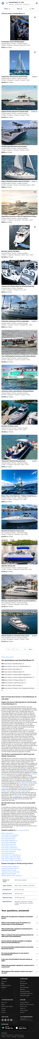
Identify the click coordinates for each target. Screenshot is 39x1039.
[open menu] (37, 3)
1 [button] (13, 649)
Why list (22, 985)
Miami (3, 1004)
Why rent (22, 981)
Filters (6, 8)
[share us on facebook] (5, 1020)
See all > (3, 1012)
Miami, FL (22, 1008)
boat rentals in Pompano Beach (28, 783)
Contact (3, 987)
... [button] (20, 649)
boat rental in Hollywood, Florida (10, 858)
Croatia (3, 1008)
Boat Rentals (23, 983)
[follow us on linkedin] (11, 1020)
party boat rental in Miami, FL (10, 866)
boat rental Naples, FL (8, 853)
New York (4, 1002)
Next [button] (30, 649)
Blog (2, 983)
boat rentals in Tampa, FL (9, 846)
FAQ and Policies (6, 985)
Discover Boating (25, 991)
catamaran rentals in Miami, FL (10, 868)
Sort (33, 8)
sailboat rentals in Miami (8, 873)
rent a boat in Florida (22, 830)
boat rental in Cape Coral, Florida (11, 849)
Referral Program (25, 995)
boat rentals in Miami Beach (22, 791)
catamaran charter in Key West (10, 872)
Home (3, 657)
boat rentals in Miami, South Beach (11, 860)
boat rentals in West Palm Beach (10, 857)
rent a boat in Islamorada (8, 842)
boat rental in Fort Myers (8, 851)
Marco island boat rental (8, 844)
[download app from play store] (7, 1028)
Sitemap (14, 1036)
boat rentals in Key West (18, 795)
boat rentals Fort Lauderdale (9, 835)
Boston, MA (23, 1006)
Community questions (26, 993)
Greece (3, 1010)
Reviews (22, 989)
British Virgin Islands (7, 1006)
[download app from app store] (21, 1028)
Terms (8, 1036)
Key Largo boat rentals (8, 838)
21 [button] (25, 649)
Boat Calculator (24, 987)
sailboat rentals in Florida (8, 870)
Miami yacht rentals (7, 833)
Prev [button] (8, 649)
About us (4, 981)
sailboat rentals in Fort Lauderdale (11, 875)
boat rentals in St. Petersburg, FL (11, 855)
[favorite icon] (35, 17)
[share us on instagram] (8, 1020)
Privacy (3, 1036)
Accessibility (21, 1036)
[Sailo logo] (4, 1033)
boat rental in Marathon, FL (9, 840)
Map (18, 8)
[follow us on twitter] (2, 1020)
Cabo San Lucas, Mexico (27, 1004)
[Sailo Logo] (2, 3)
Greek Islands (24, 1010)
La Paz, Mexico (24, 1002)
